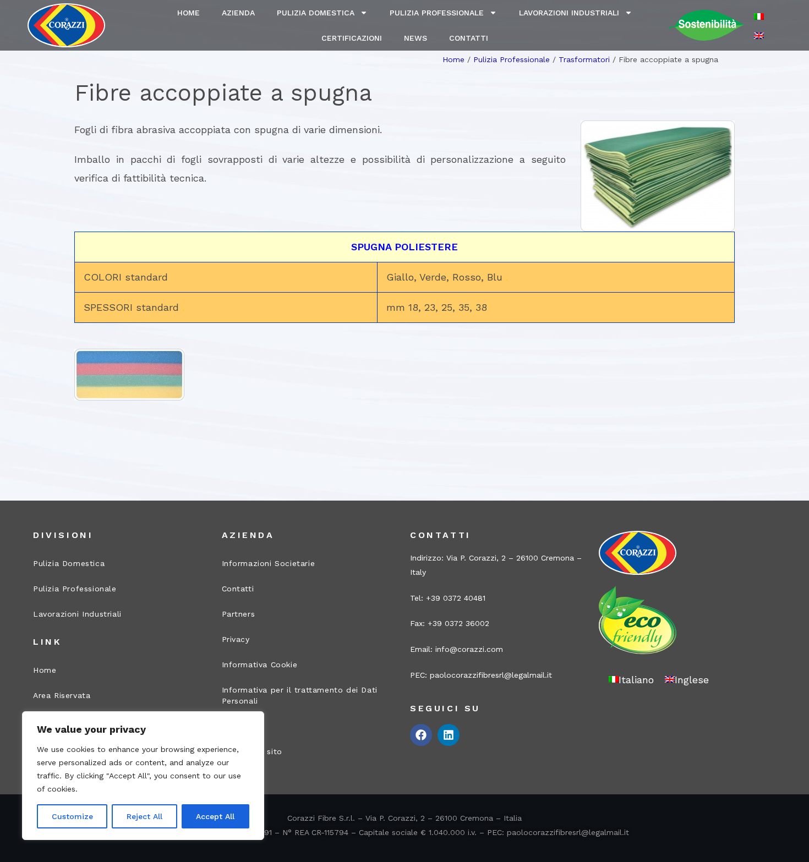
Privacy (236, 639)
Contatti (468, 38)
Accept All (215, 816)
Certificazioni (351, 38)
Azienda (238, 12)
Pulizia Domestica (315, 12)
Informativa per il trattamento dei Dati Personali (300, 695)
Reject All (144, 816)
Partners (238, 614)
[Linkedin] (449, 735)
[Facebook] (421, 735)
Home (188, 12)
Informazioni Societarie (268, 563)
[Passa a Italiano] (758, 16)
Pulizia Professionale (437, 12)
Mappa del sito (252, 751)
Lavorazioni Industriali (569, 12)
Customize (72, 816)
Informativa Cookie (260, 664)
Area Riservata (61, 695)
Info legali (242, 726)
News (415, 38)
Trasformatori (584, 59)
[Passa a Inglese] (758, 35)
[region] (143, 775)
